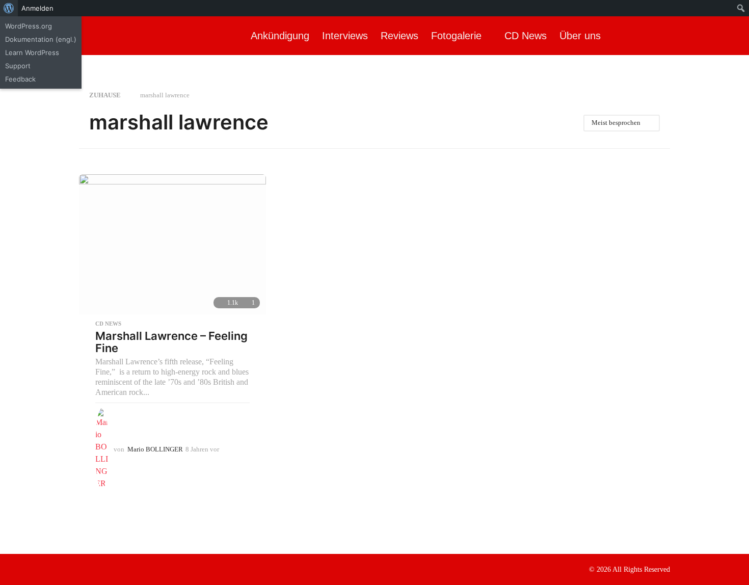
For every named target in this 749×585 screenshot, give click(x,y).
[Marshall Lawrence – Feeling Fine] (172, 244)
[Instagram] (104, 568)
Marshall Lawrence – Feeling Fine (171, 342)
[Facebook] (83, 568)
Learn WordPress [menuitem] (32, 52)
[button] (732, 35)
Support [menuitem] (18, 66)
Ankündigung (280, 35)
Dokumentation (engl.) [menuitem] (40, 39)
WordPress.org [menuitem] (28, 26)
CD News (525, 35)
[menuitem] (9, 8)
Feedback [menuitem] (20, 79)
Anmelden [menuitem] (37, 8)
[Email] (146, 568)
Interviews (345, 35)
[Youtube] (125, 568)
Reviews (399, 35)
